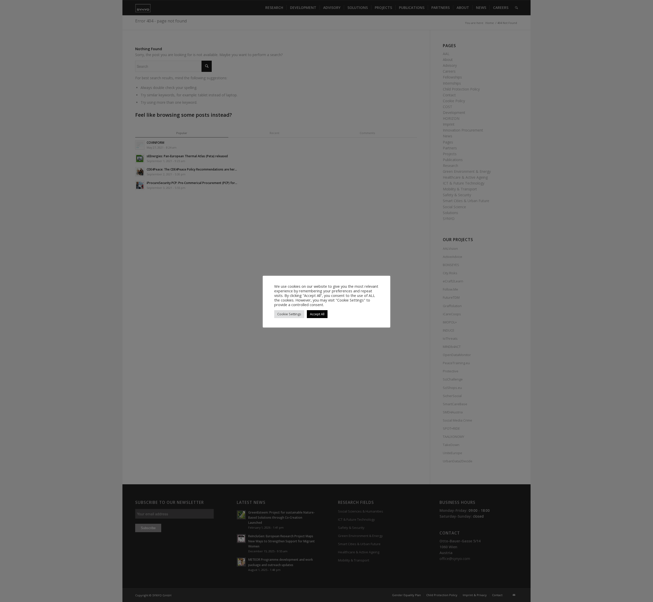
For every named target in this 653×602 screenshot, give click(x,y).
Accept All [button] (317, 314)
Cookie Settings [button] (289, 314)
